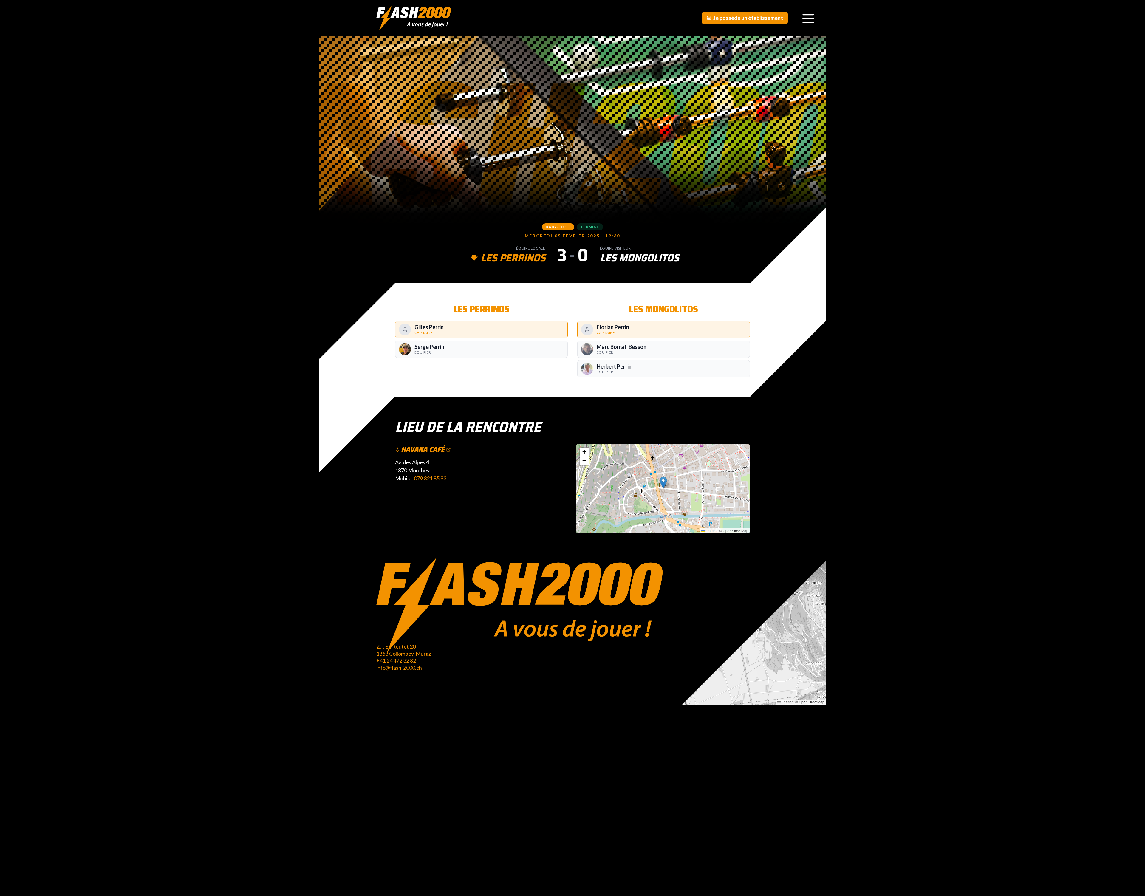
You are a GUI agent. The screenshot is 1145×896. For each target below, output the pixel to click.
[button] (663, 482)
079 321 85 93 (430, 478)
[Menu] (808, 18)
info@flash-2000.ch (399, 667)
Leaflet (711, 530)
